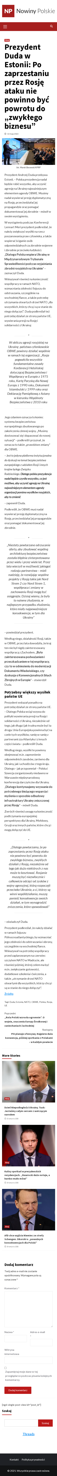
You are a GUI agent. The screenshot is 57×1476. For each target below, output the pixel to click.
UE (5, 1005)
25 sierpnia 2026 (12, 1119)
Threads (29, 1434)
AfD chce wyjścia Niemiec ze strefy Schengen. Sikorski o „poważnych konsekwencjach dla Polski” (24, 1239)
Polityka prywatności (33, 1459)
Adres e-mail (37, 1334)
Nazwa (9, 1331)
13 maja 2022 (13, 134)
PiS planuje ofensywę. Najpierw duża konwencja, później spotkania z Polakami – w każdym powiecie (29, 1036)
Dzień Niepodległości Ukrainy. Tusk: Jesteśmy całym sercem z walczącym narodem (25, 1111)
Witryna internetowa (11, 1351)
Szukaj (6, 1411)
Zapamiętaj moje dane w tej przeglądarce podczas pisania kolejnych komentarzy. (28, 1375)
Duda (12, 1002)
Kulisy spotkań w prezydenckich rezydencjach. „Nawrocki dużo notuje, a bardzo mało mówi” (27, 1175)
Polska (42, 1002)
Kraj (7, 40)
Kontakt (14, 1459)
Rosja (49, 1002)
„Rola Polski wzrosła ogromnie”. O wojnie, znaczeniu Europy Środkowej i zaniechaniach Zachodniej (25, 1019)
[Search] (52, 26)
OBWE (35, 1002)
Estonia (19, 1002)
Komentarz (11, 1288)
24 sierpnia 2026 (12, 1183)
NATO (27, 1002)
